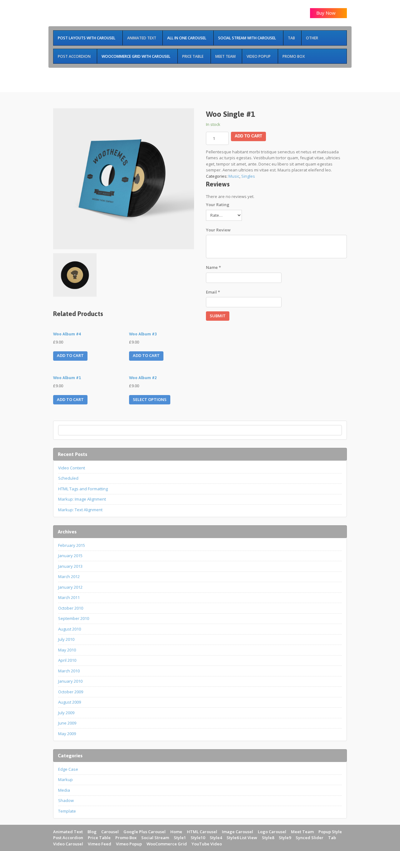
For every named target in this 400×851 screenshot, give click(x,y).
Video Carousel (68, 844)
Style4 (216, 837)
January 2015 (70, 555)
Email (213, 292)
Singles (248, 176)
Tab (332, 837)
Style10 (198, 837)
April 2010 (67, 660)
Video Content (71, 468)
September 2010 (73, 618)
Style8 (268, 837)
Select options (150, 399)
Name (213, 267)
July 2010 (66, 639)
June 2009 (67, 723)
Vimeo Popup (129, 844)
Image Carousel (237, 831)
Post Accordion (68, 837)
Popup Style (330, 831)
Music (233, 176)
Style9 (285, 837)
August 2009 (69, 702)
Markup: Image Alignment (82, 499)
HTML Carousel (202, 831)
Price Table (99, 837)
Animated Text (68, 831)
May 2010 (67, 650)
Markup (65, 779)
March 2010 (69, 671)
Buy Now (326, 13)
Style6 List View (242, 837)
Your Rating (217, 204)
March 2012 (69, 576)
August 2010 (69, 629)
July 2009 (66, 712)
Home (176, 831)
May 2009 (67, 733)
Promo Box (126, 837)
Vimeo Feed (99, 844)
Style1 (180, 837)
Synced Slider (309, 837)
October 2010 (70, 608)
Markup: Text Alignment (80, 509)
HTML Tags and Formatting (83, 489)
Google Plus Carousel (144, 831)
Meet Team (302, 831)
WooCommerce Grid (167, 844)
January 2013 (70, 566)
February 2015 (71, 545)
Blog (92, 831)
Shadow (66, 800)
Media (64, 790)
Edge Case (68, 769)
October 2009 (70, 692)
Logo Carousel (272, 831)
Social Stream (155, 837)
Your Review (218, 230)
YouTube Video (207, 844)
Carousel (110, 831)
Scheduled (68, 478)
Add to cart (248, 136)
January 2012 (70, 587)
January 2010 (70, 681)
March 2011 (69, 597)
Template (67, 811)
